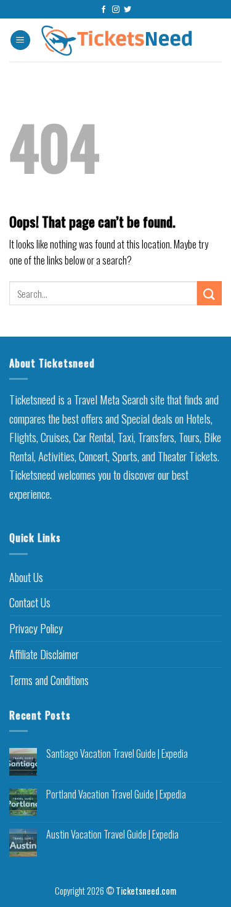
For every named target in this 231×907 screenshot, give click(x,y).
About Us (26, 577)
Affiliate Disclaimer (44, 654)
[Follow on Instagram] (116, 10)
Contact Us (30, 602)
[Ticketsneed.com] (117, 40)
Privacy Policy (36, 628)
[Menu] (20, 40)
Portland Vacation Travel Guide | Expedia (116, 794)
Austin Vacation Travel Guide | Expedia (112, 834)
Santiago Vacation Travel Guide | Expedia (117, 754)
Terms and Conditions (49, 680)
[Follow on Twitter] (127, 10)
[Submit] (209, 293)
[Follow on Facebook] (103, 10)
